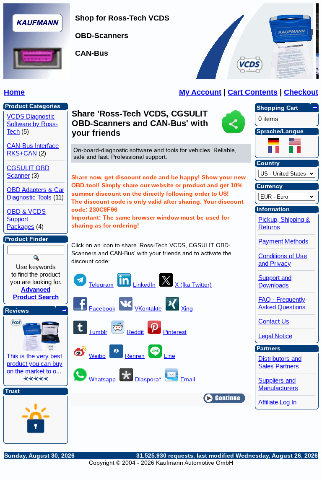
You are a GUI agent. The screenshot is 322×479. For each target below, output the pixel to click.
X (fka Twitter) (193, 284)
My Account (200, 92)
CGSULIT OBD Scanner (28, 171)
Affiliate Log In (277, 402)
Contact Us (273, 321)
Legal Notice (275, 335)
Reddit (135, 332)
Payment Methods (283, 241)
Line (169, 355)
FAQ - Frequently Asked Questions (282, 303)
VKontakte (148, 308)
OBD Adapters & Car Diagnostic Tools (35, 193)
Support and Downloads (274, 281)
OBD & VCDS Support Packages (26, 219)
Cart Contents (253, 92)
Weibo (97, 355)
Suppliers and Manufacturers (278, 384)
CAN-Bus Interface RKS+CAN (33, 149)
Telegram (101, 284)
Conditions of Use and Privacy (282, 259)
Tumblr (98, 332)
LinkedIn (144, 284)
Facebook (102, 308)
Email (187, 379)
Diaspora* (148, 379)
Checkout (301, 92)
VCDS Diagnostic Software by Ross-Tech (32, 124)
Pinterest (175, 332)
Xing (187, 308)
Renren (135, 355)
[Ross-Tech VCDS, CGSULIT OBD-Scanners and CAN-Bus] (37, 76)
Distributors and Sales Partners (279, 362)
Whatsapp (102, 379)
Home (14, 92)
